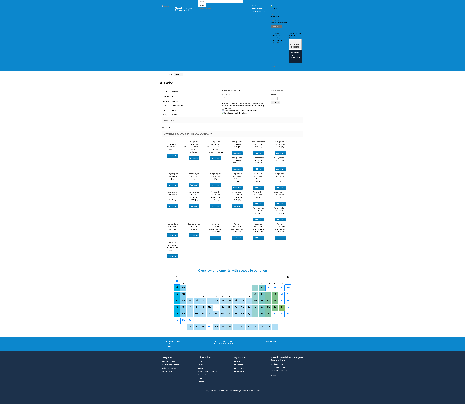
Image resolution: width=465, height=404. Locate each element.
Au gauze (194, 142)
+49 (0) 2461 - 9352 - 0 (278, 367)
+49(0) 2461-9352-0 (258, 11)
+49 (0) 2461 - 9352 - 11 (279, 371)
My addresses (239, 368)
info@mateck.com (258, 8)
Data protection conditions (247, 110)
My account (240, 357)
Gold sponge (259, 208)
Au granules (258, 158)
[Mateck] (167, 9)
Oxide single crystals (169, 368)
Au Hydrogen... (280, 158)
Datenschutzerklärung (205, 375)
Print (223, 97)
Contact (273, 375)
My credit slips (239, 365)
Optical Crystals (167, 371)
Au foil (172, 142)
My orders (237, 361)
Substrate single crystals (170, 365)
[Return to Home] (164, 74)
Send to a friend (227, 95)
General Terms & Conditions (208, 371)
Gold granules (237, 142)
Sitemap (201, 382)
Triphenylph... (280, 208)
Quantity (274, 95)
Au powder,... (259, 192)
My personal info (240, 371)
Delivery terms (242, 113)
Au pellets (237, 173)
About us (201, 361)
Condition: (226, 91)
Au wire (215, 224)
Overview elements (204, 8)
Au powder (259, 173)
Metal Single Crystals (169, 361)
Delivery (200, 378)
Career (200, 365)
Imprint (200, 368)
